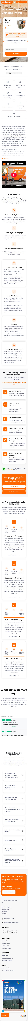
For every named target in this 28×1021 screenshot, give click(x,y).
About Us (4, 941)
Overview (6, 66)
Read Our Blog (6, 948)
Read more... (5, 158)
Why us (22, 66)
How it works (15, 66)
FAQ (20, 69)
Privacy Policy (6, 968)
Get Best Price (8, 892)
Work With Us (6, 943)
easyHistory (5, 946)
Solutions (8, 69)
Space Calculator (14, 491)
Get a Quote (14, 486)
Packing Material (7, 960)
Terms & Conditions (8, 970)
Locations (5, 955)
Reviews (15, 69)
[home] (7, 2)
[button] (14, 2)
